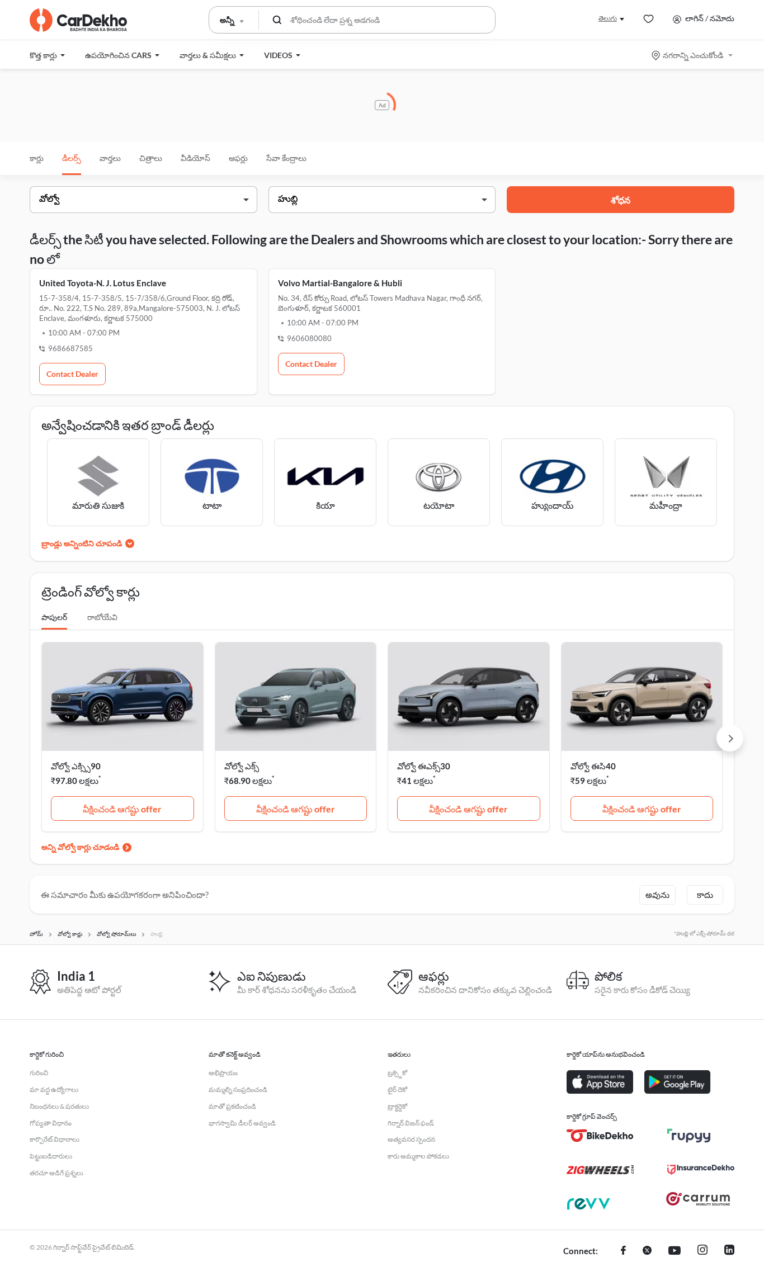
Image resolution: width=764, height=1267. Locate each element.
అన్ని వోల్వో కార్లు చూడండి (80, 847)
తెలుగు (607, 18)
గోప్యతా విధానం (51, 1123)
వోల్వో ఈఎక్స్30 (423, 766)
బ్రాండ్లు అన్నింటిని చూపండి (81, 543)
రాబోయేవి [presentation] (102, 617)
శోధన (620, 200)
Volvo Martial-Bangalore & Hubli (340, 283)
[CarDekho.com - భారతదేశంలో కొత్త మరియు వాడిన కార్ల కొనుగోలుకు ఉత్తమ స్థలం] (78, 20)
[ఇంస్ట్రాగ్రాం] (702, 1251)
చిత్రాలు (150, 158)
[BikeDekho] (600, 1136)
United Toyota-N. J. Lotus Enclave (102, 283)
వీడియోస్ (195, 158)
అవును (657, 895)
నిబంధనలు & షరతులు (59, 1106)
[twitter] (647, 1251)
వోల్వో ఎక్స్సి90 (76, 766)
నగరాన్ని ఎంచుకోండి (693, 55)
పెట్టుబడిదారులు (51, 1156)
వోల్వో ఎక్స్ (241, 766)
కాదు (705, 895)
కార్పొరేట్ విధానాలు (54, 1139)
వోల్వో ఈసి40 (593, 766)
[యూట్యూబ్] (674, 1251)
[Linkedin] (729, 1251)
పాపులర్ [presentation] (54, 617)
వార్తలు (110, 158)
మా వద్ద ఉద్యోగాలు (54, 1089)
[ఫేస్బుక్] (623, 1251)
